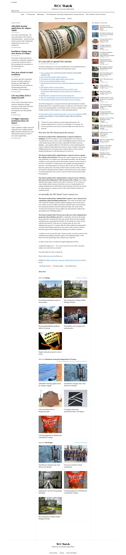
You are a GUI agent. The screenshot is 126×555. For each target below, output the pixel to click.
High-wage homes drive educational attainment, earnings (106, 126)
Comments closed (16, 47)
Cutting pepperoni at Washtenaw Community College (50, 436)
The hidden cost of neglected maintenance (74, 327)
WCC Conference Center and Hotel (96, 14)
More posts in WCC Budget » (80, 442)
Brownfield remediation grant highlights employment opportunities (107, 54)
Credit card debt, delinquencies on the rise (106, 86)
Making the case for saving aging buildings (50, 492)
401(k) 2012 (50, 256)
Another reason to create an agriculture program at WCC (107, 99)
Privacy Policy (53, 553)
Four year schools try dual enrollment (22, 73)
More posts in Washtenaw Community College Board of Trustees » (71, 361)
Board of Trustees (60, 18)
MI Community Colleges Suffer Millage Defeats (75, 301)
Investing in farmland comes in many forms (50, 301)
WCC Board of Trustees (45, 266)
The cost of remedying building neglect (53, 81)
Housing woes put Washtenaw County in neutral (105, 154)
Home (22, 14)
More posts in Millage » (82, 277)
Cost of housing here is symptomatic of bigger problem (106, 106)
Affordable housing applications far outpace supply (21, 28)
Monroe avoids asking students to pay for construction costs (106, 147)
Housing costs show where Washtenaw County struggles (107, 119)
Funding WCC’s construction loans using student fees (57, 95)
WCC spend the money (70, 266)
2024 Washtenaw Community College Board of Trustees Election (65, 14)
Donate (69, 18)
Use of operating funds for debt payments (54, 77)
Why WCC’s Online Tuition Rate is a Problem (107, 140)
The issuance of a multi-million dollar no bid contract (57, 79)
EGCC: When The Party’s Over (106, 79)
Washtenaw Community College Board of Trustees (65, 260)
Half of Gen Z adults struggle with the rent (106, 92)
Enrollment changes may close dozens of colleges (21, 52)
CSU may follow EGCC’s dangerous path (21, 97)
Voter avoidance (46, 73)
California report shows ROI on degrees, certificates (106, 134)
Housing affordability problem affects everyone (49, 327)
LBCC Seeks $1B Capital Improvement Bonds (106, 73)
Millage (48, 260)
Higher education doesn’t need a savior (50, 353)
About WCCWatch (71, 553)
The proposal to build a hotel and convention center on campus (60, 100)
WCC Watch (63, 6)
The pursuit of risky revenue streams (52, 87)
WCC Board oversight (58, 266)
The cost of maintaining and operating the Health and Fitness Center (62, 97)
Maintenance (40, 14)
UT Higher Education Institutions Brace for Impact (20, 121)
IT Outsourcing (30, 14)
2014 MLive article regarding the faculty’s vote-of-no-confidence (61, 114)
